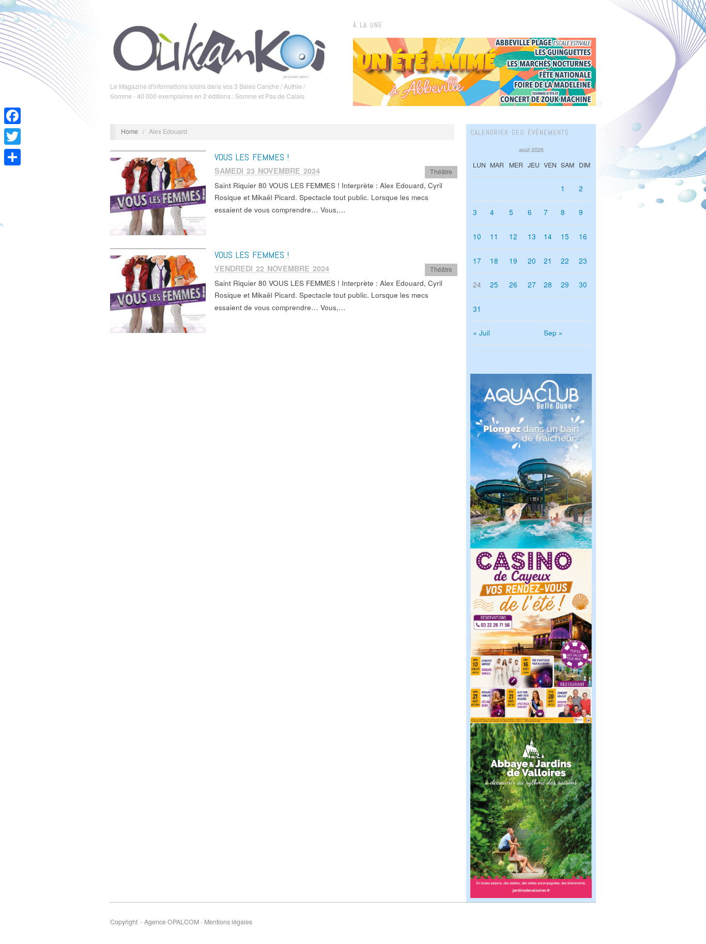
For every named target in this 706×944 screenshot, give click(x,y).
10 (477, 236)
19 (513, 261)
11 (494, 236)
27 (532, 285)
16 (583, 236)
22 (565, 261)
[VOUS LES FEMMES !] (158, 196)
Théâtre (441, 171)
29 (565, 285)
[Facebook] (12, 115)
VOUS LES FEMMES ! (251, 157)
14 (548, 236)
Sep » (553, 333)
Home (129, 131)
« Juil (481, 333)
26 (513, 285)
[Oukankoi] (219, 48)
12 (513, 236)
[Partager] (12, 157)
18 (494, 261)
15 (565, 236)
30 (583, 285)
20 (532, 261)
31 (477, 309)
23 (583, 261)
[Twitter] (12, 136)
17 (477, 261)
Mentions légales (228, 921)
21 (548, 261)
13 (532, 236)
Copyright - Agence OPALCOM (154, 921)
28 (548, 285)
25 (494, 285)
